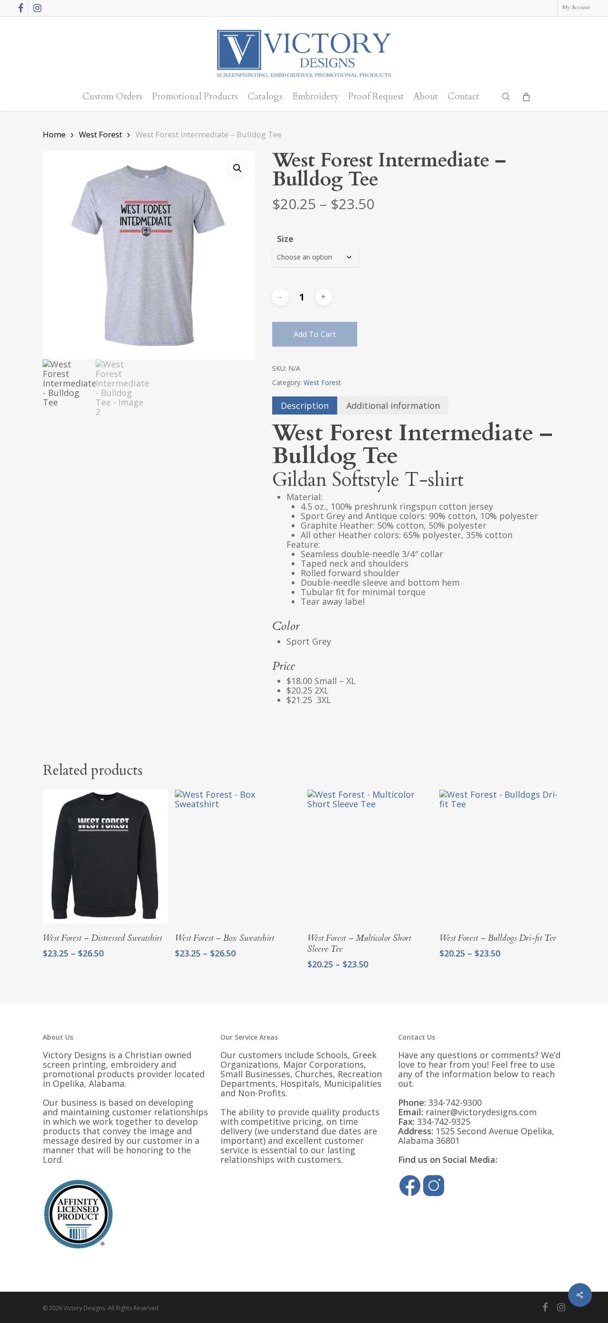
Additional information (393, 405)
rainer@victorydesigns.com (481, 1112)
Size (285, 238)
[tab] (304, 405)
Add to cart (315, 334)
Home (54, 134)
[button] (237, 168)
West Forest (100, 134)
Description (305, 405)
